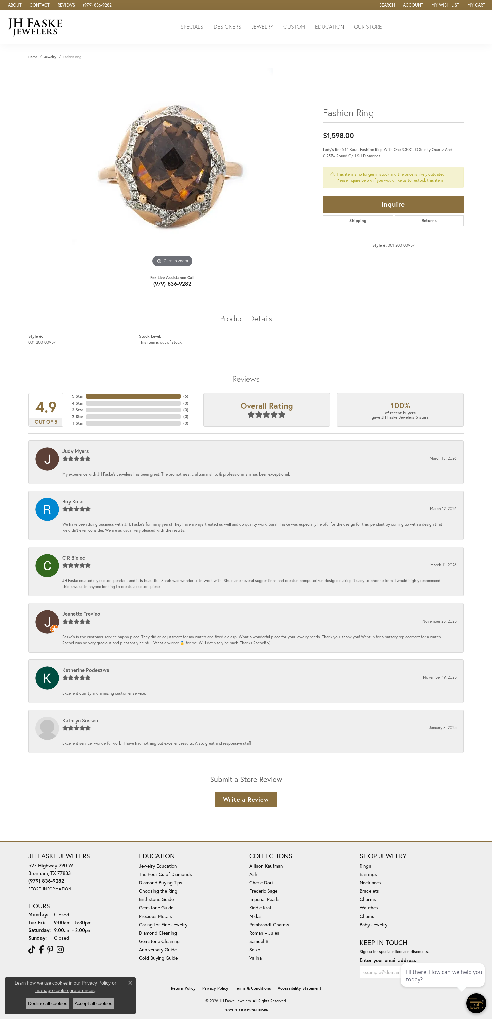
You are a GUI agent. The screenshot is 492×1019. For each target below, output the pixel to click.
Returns (429, 220)
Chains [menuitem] (367, 916)
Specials (192, 26)
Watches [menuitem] (369, 907)
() (185, 396)
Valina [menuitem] (255, 958)
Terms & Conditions (253, 988)
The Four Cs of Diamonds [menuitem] (165, 874)
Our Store (368, 26)
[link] (14, 5)
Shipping (357, 220)
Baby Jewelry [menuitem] (373, 924)
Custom (294, 26)
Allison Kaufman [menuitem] (266, 866)
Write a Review (246, 799)
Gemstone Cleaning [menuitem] (159, 941)
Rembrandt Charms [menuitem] (269, 924)
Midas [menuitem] (255, 916)
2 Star (77, 416)
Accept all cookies (93, 1003)
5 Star (77, 396)
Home (32, 57)
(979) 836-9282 (172, 283)
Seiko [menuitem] (254, 949)
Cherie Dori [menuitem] (261, 882)
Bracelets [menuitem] (369, 891)
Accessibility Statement (299, 988)
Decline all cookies (47, 1003)
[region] (172, 168)
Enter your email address (388, 960)
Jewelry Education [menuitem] (158, 866)
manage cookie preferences (65, 990)
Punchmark (257, 1010)
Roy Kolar (73, 501)
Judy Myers (75, 451)
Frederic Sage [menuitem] (263, 891)
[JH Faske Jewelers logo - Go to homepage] (36, 27)
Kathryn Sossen (80, 720)
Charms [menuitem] (368, 899)
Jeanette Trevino (81, 613)
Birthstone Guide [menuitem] (156, 899)
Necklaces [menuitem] (370, 882)
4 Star (77, 403)
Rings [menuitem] (365, 866)
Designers (227, 26)
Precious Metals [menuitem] (155, 916)
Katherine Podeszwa (85, 670)
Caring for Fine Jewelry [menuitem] (163, 924)
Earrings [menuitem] (368, 874)
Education (329, 26)
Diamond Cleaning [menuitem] (158, 933)
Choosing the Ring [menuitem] (158, 891)
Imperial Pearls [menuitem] (264, 899)
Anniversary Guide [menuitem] (158, 949)
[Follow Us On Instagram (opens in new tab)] (60, 950)
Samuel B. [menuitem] (259, 941)
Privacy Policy (215, 988)
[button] (386, 5)
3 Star (77, 409)
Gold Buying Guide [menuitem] (158, 958)
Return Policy (183, 988)
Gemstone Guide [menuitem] (156, 907)
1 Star (78, 423)
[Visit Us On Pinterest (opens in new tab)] (50, 950)
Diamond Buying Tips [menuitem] (160, 882)
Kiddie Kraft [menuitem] (261, 907)
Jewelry (262, 26)
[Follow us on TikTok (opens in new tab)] (31, 950)
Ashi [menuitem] (253, 874)
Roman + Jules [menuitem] (264, 933)
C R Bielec (73, 557)
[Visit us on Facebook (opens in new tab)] (41, 950)
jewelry (50, 57)
